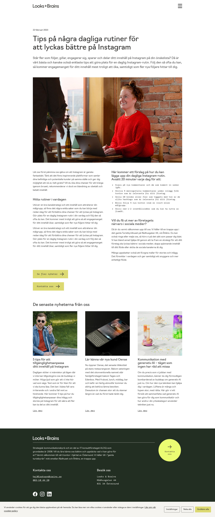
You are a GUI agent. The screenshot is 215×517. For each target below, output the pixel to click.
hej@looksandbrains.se (47, 476)
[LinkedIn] (49, 495)
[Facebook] (35, 495)
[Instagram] (42, 495)
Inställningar (172, 509)
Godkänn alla (203, 509)
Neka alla (187, 509)
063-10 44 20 (41, 480)
